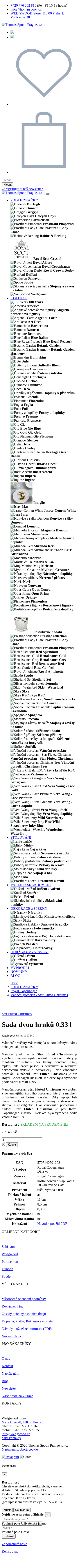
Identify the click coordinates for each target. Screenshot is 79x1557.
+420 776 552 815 (23, 5)
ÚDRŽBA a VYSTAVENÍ (29, 952)
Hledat (8, 184)
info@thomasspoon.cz (26, 9)
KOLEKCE (19, 298)
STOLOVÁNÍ (21, 837)
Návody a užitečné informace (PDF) (27, 1329)
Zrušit (7, 1510)
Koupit (12, 1144)
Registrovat (10, 1551)
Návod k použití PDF (52, 1223)
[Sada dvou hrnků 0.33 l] (2, 1006)
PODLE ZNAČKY (24, 200)
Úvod (14, 983)
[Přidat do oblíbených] (4, 1144)
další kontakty (11, 1438)
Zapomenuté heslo (14, 1544)
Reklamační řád (12, 1306)
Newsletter (9, 1388)
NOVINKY (19, 972)
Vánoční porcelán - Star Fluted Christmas (39, 995)
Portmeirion (10, 1261)
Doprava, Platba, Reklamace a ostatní (28, 1321)
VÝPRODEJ (20, 968)
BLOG (15, 976)
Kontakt (7, 1366)
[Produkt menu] (48, 194)
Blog (5, 1381)
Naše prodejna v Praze (17, 1396)
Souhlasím (22, 1510)
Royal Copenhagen (24, 991)
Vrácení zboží (11, 1336)
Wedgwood (10, 1254)
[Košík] (44, 172)
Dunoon (7, 1269)
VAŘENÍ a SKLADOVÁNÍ (31, 885)
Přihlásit (9, 1536)
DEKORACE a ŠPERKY (29, 908)
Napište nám (10, 1373)
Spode (6, 1276)
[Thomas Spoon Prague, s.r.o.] (23, 25)
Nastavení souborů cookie (20, 1449)
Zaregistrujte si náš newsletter (22, 189)
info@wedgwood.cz (16, 1434)
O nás (6, 1358)
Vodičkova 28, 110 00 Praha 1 (23, 1422)
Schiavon (8, 1246)
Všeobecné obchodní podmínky (24, 1299)
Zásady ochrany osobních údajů (24, 1314)
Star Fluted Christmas (17, 1014)
